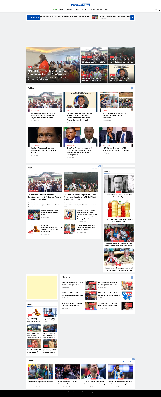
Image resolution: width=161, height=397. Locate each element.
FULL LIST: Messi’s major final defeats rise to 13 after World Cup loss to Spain (94, 384)
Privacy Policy (89, 392)
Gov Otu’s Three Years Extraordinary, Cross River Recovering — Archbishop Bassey (43, 150)
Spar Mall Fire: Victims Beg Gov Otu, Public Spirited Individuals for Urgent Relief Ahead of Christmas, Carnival (80, 197)
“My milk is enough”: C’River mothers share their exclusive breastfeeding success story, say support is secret (119, 246)
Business (92, 10)
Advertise (81, 392)
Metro (77, 10)
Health (84, 10)
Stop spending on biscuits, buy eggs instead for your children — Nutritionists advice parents (119, 270)
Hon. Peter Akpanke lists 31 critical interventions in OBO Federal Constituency (114, 115)
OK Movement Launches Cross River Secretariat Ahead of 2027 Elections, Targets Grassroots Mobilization (43, 115)
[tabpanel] (40, 376)
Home (55, 10)
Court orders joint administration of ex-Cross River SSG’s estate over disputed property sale (33, 322)
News (61, 10)
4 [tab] (130, 361)
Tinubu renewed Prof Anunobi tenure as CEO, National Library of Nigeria (108, 306)
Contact (75, 392)
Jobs (106, 10)
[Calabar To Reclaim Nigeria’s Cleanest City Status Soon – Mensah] (64, 17)
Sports (99, 10)
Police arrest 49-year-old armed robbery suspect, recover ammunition (34, 351)
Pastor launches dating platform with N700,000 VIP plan (49, 320)
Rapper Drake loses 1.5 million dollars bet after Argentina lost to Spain (67, 384)
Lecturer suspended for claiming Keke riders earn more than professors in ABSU (72, 306)
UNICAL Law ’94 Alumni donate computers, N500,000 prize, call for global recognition (72, 295)
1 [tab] (123, 361)
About (69, 392)
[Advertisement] (80, 33)
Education (92, 283)
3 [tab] (128, 361)
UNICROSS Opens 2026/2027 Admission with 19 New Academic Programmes (109, 295)
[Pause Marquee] (132, 17)
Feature (116, 241)
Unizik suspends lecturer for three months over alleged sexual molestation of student (72, 285)
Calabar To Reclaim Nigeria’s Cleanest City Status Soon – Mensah (88, 16)
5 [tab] (132, 361)
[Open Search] (156, 10)
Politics (69, 10)
